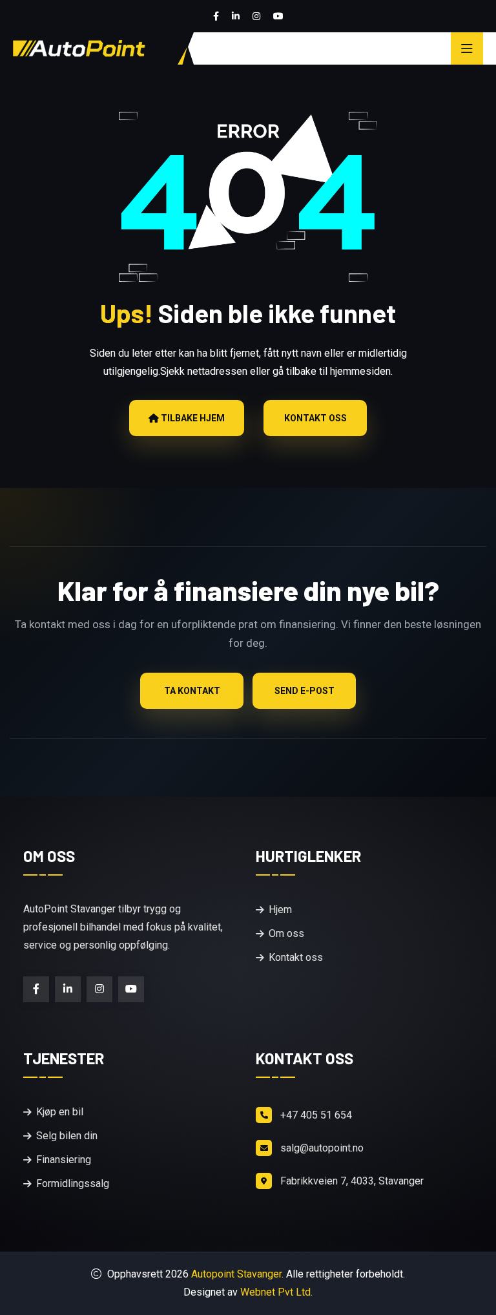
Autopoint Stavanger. (238, 1274)
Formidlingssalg (72, 1183)
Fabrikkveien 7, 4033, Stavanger (352, 1181)
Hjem (280, 909)
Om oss (286, 933)
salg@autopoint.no (322, 1148)
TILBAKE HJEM (192, 418)
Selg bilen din (67, 1136)
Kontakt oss (296, 957)
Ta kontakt (192, 691)
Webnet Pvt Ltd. (276, 1292)
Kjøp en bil (59, 1112)
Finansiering (63, 1159)
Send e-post (304, 691)
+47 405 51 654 (316, 1115)
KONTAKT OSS (315, 418)
